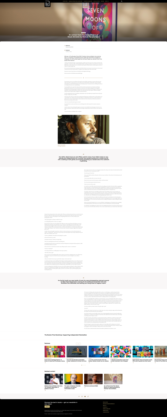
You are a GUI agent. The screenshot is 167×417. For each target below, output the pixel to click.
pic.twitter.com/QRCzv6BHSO (63, 176)
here (89, 71)
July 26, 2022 (62, 177)
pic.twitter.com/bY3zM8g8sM (71, 299)
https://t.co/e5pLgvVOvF (67, 174)
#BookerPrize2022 (52, 173)
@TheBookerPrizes (67, 298)
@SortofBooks (56, 174)
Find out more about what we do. (57, 411)
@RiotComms (49, 298)
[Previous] (77, 344)
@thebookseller (77, 298)
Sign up (47, 406)
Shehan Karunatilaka (69, 46)
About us (104, 405)
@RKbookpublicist (75, 297)
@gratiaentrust (58, 298)
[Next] (80, 344)
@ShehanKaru (61, 172)
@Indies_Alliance (65, 297)
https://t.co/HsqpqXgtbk (55, 299)
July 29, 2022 (101, 223)
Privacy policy (105, 410)
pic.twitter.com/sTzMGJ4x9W (110, 221)
